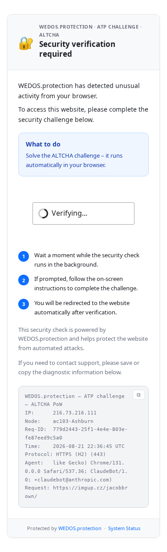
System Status (124, 528)
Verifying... (69, 213)
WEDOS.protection (80, 528)
